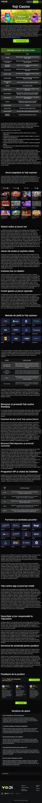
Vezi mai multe (21, 702)
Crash (25, 188)
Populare (5, 188)
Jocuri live (15, 188)
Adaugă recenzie (34, 679)
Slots (35, 188)
